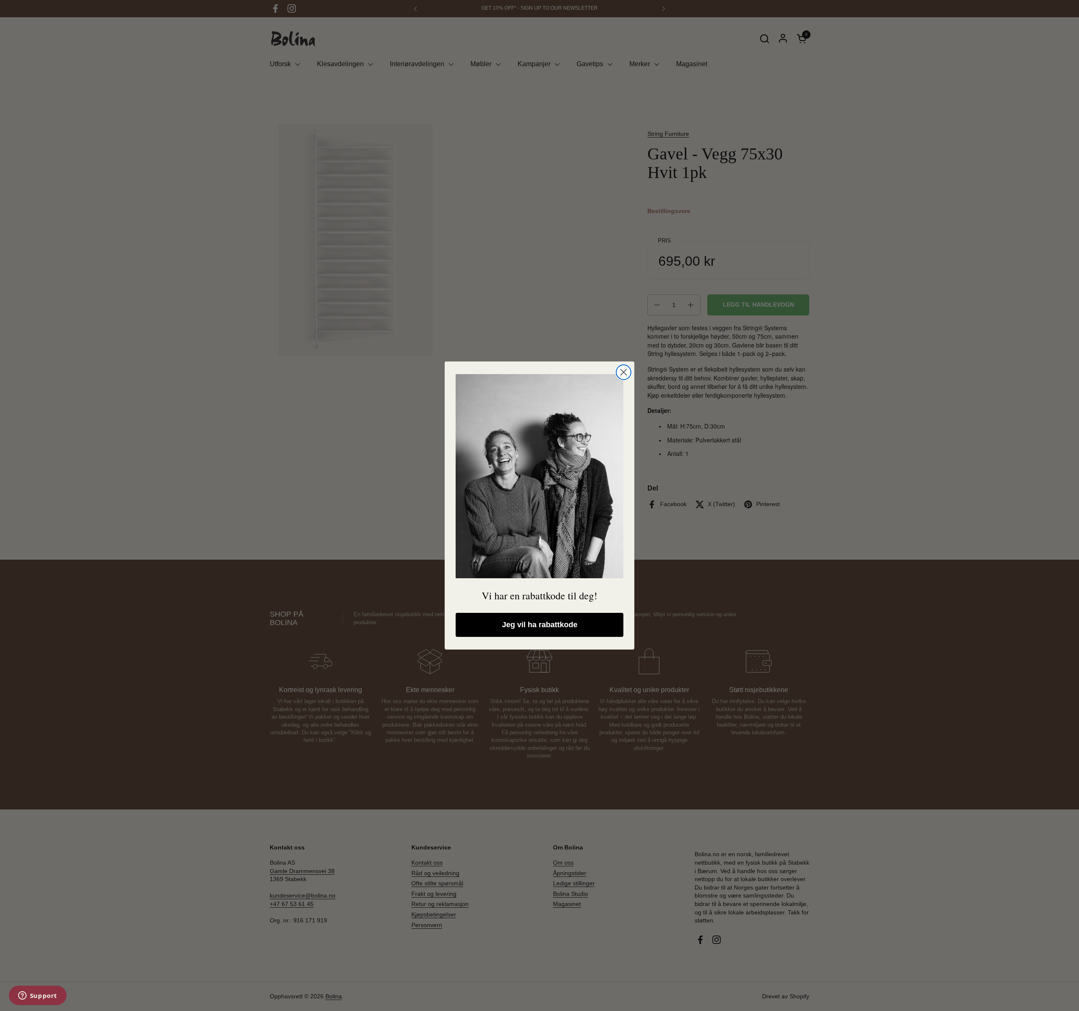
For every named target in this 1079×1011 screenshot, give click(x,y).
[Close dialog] (623, 372)
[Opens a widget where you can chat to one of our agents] (37, 996)
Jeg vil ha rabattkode (539, 624)
